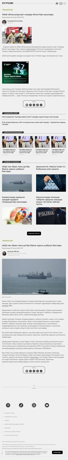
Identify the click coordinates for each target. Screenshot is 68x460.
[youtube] (47, 405)
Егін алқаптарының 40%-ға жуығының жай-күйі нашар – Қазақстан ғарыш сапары (34, 123)
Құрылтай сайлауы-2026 (11, 435)
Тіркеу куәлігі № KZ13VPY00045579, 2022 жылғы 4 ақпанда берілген (18, 446)
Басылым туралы (9, 413)
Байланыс (7, 428)
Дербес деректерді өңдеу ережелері (14, 424)
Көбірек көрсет (34, 233)
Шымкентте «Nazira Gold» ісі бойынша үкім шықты (50, 167)
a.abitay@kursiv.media (13, 255)
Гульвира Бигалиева (15, 21)
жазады (5, 306)
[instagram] (8, 405)
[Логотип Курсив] (7, 3)
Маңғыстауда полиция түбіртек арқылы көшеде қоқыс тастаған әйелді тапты (49, 200)
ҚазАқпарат (31, 49)
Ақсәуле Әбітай (13, 251)
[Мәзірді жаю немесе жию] (65, 3)
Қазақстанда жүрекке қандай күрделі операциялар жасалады (14, 199)
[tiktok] (21, 405)
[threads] (34, 405)
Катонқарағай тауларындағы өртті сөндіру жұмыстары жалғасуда (30, 117)
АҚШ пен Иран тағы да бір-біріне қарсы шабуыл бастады (16, 169)
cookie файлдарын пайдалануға (25, 454)
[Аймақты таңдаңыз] (57, 3)
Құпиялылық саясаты (11, 416)
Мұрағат (7, 420)
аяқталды (34, 357)
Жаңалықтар (7, 10)
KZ (61, 3)
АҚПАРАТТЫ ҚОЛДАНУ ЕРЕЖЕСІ (13, 431)
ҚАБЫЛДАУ (57, 452)
